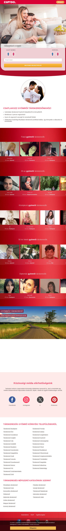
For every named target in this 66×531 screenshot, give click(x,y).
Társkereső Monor (9, 465)
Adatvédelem (25, 515)
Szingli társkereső (38, 488)
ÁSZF (32, 515)
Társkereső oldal (38, 497)
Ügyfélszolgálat (40, 515)
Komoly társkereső (9, 506)
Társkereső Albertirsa (39, 465)
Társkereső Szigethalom (40, 435)
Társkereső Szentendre (10, 450)
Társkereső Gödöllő (9, 444)
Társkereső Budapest (10, 428)
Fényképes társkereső (10, 485)
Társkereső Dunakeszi (10, 435)
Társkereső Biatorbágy (39, 468)
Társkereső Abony (38, 444)
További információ (34, 524)
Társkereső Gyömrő (38, 438)
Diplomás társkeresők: (33, 274)
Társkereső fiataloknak (40, 491)
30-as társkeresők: (33, 171)
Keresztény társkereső (10, 491)
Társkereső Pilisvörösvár (40, 453)
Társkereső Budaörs (9, 447)
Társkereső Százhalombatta (12, 471)
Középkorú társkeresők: (33, 205)
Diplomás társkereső (9, 497)
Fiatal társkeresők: (33, 137)
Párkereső (6, 494)
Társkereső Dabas (38, 431)
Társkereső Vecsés (9, 459)
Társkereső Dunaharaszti (11, 462)
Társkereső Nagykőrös (10, 453)
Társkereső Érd (8, 431)
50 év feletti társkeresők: (33, 239)
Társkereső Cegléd (9, 438)
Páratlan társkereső (39, 485)
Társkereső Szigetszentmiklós (42, 456)
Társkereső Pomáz (38, 428)
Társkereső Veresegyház (40, 441)
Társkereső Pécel (38, 447)
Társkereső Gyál (8, 456)
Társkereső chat (8, 488)
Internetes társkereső (40, 494)
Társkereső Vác (8, 441)
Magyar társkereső (9, 503)
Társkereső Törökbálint (39, 459)
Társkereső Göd (8, 474)
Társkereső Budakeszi (39, 450)
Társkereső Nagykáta (39, 462)
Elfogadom (33, 528)
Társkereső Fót (8, 468)
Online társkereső (9, 500)
